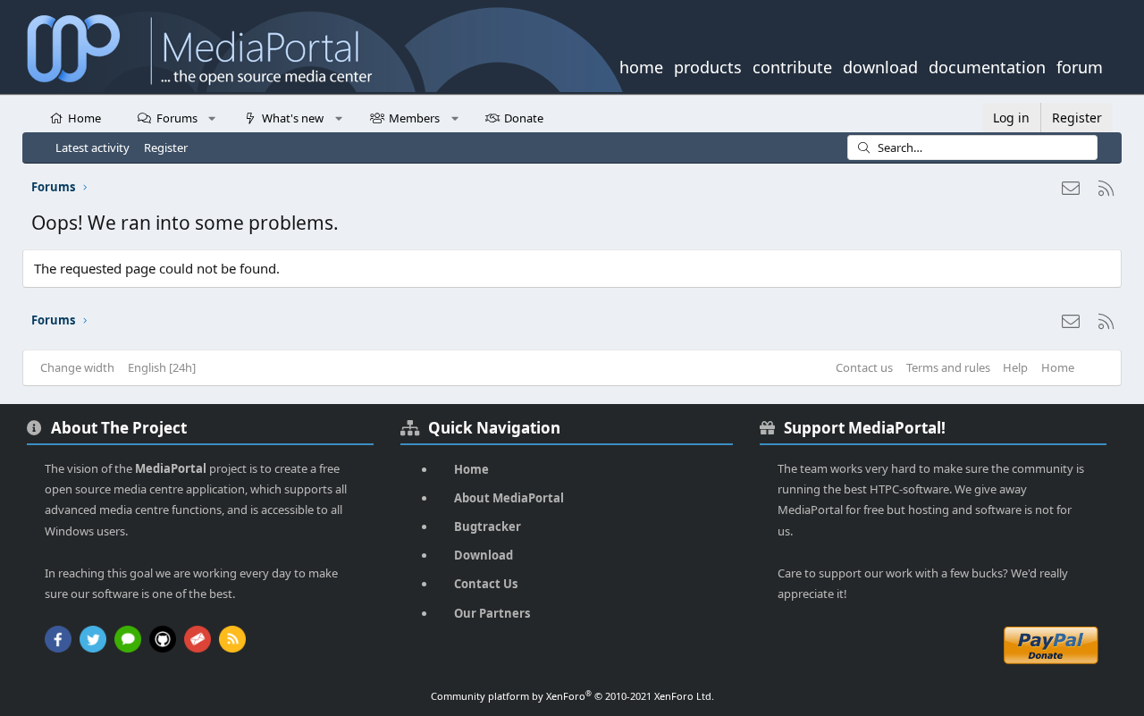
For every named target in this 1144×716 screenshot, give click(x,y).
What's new (293, 118)
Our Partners (492, 613)
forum (1079, 65)
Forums (177, 118)
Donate (523, 118)
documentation (987, 65)
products (708, 65)
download (880, 65)
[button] (212, 117)
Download (483, 555)
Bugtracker (487, 526)
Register (166, 147)
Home (84, 118)
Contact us (864, 367)
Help (1015, 367)
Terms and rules (948, 367)
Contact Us (485, 584)
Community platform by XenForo (572, 696)
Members (414, 118)
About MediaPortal (509, 498)
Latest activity (92, 147)
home (641, 65)
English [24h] (162, 367)
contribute (792, 65)
